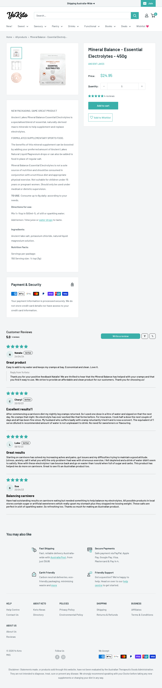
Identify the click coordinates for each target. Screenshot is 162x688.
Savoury (38, 26)
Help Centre (13, 609)
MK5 (8, 655)
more (54, 585)
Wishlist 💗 (142, 26)
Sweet (21, 26)
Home (9, 37)
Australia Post (58, 557)
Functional (90, 26)
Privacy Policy (67, 609)
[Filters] (144, 336)
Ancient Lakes (96, 64)
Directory (38, 614)
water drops (46, 219)
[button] (96, 95)
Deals (124, 26)
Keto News (39, 609)
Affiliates (136, 609)
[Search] (135, 15)
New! (9, 26)
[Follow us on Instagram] (63, 657)
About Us (11, 631)
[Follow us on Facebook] (57, 657)
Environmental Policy (71, 614)
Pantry (55, 26)
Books (108, 26)
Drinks (71, 26)
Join (150, 3)
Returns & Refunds (107, 614)
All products (21, 37)
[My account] (146, 15)
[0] (153, 15)
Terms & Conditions (142, 614)
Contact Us (12, 614)
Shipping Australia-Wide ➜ (81, 3)
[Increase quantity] (142, 86)
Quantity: (93, 86)
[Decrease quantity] (104, 86)
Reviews (11, 636)
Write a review (121, 336)
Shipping (101, 609)
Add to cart (103, 105)
